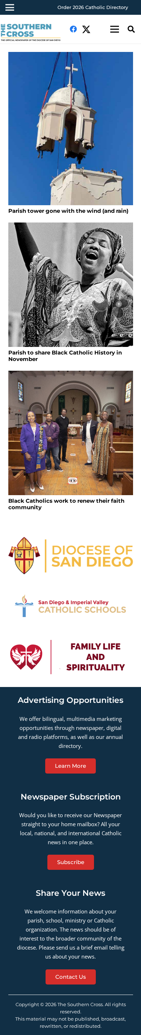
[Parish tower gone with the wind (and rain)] (70, 128)
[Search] (131, 29)
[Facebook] (73, 29)
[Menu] (114, 29)
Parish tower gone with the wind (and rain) (68, 210)
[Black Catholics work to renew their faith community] (70, 433)
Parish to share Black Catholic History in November (65, 355)
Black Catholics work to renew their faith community (66, 504)
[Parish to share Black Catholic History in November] (70, 285)
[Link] (70, 555)
